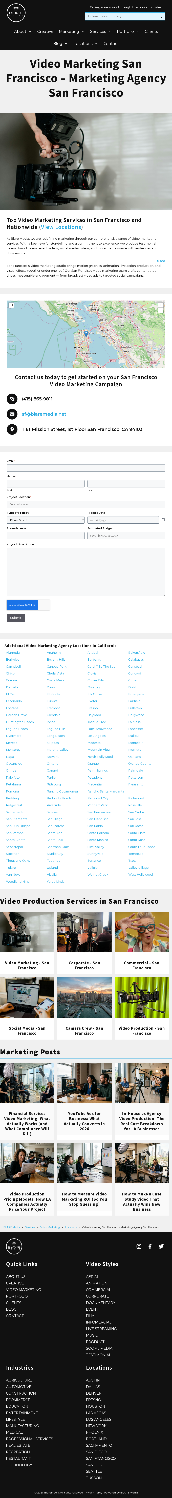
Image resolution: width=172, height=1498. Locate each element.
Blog (57, 43)
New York (96, 1426)
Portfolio (125, 31)
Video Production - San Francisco (142, 1030)
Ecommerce (18, 1400)
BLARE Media (11, 1227)
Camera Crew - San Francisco (84, 1030)
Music (92, 1335)
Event (92, 1309)
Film (90, 1315)
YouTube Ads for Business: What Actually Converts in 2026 (84, 1121)
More (161, 261)
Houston (95, 1406)
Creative (45, 31)
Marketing (69, 31)
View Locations (61, 227)
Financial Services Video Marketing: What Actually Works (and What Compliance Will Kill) (27, 1123)
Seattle (94, 1471)
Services (98, 31)
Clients (151, 31)
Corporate (97, 1296)
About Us (16, 1276)
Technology (19, 1465)
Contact (111, 43)
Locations (83, 43)
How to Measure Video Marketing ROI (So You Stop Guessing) (84, 1199)
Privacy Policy (93, 1492)
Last (90, 490)
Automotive (18, 1387)
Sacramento (99, 1445)
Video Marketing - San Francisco (27, 965)
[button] (86, 334)
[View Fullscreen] (11, 305)
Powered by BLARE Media (121, 1492)
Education (17, 1406)
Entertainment (22, 1413)
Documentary (100, 1303)
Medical (14, 1432)
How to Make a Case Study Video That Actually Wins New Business (142, 1201)
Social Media (99, 1348)
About (20, 31)
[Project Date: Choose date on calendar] (163, 520)
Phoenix (94, 1432)
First (9, 490)
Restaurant (18, 1458)
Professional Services (29, 1439)
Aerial (92, 1276)
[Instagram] (139, 1246)
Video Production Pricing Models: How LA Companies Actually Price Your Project (27, 1201)
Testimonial (98, 1355)
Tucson (94, 1478)
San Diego (96, 1452)
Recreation (18, 1452)
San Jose (95, 1465)
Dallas (93, 1387)
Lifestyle (15, 1419)
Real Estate (18, 1445)
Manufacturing (22, 1426)
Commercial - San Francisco (142, 965)
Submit (15, 618)
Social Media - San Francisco (27, 1030)
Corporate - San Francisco (84, 965)
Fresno (93, 1400)
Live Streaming (101, 1329)
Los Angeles (98, 1419)
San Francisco (101, 1458)
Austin (93, 1380)
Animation (96, 1283)
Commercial (98, 1289)
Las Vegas (96, 1413)
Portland (96, 1439)
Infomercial (98, 1322)
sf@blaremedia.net (44, 414)
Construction (21, 1393)
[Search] (160, 16)
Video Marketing (50, 1227)
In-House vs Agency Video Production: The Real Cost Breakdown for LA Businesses (141, 1121)
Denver (93, 1393)
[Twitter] (161, 1246)
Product (95, 1342)
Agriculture (19, 1380)
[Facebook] (150, 1246)
